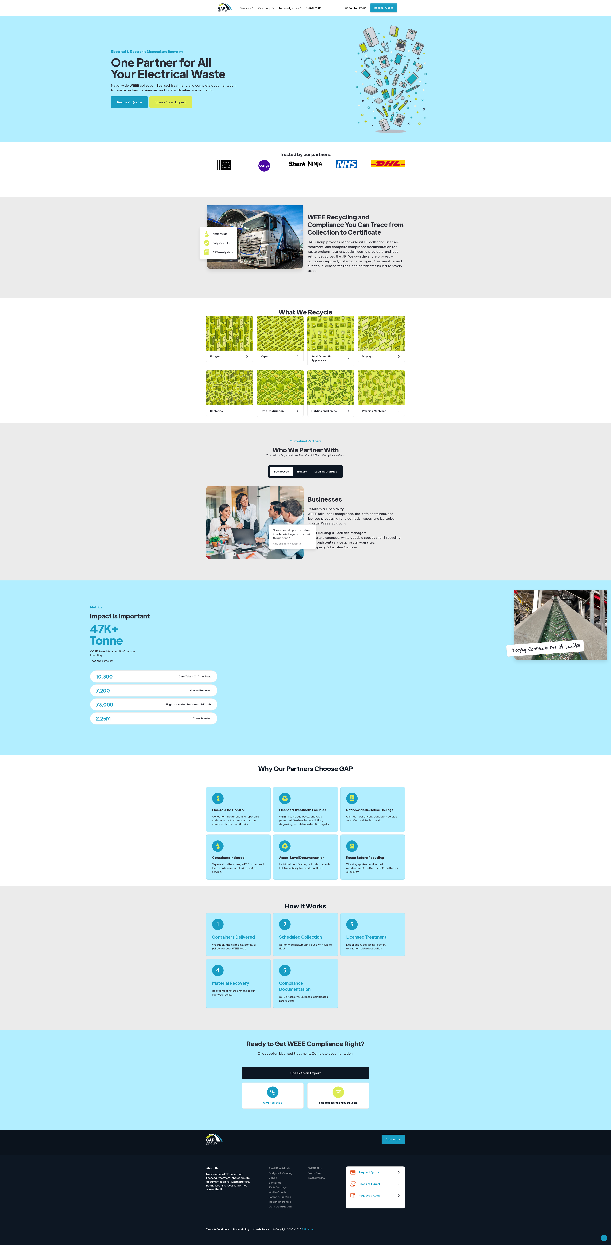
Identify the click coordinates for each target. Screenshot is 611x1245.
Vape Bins (314, 1173)
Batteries (275, 1182)
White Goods (277, 1192)
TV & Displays (278, 1187)
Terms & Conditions (217, 1229)
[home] (225, 8)
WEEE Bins (315, 1168)
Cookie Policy (261, 1229)
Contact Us (313, 8)
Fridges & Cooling (280, 1173)
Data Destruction (280, 1206)
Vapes (273, 1177)
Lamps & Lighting (280, 1197)
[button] (247, 8)
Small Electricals (279, 1168)
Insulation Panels (280, 1201)
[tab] (281, 471)
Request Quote (383, 7)
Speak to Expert (355, 8)
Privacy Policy (241, 1229)
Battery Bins (316, 1177)
